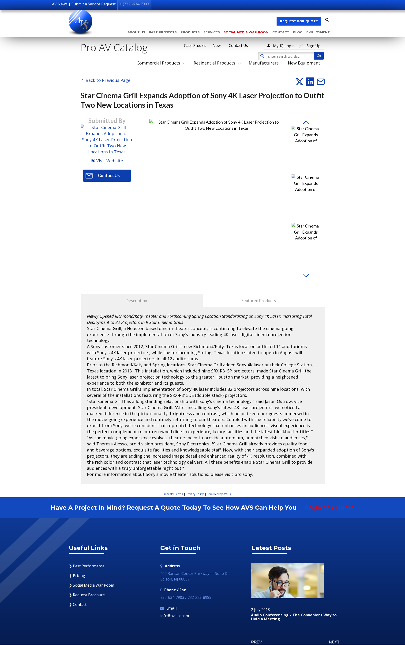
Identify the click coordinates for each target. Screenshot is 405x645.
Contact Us (238, 45)
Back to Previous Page (107, 80)
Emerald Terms (173, 494)
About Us (136, 32)
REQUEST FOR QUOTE (299, 21)
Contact (280, 32)
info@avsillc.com (174, 615)
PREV (256, 642)
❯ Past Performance (87, 566)
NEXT (334, 642)
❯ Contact (77, 604)
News (217, 45)
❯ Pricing (77, 575)
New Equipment (304, 63)
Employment (318, 32)
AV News (60, 4)
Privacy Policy (195, 494)
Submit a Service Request (93, 4)
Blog (298, 32)
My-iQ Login (284, 45)
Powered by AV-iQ (219, 494)
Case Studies (195, 45)
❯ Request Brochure (87, 594)
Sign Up (313, 45)
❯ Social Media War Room (91, 585)
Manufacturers (264, 63)
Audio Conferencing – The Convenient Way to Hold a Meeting (294, 617)
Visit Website (109, 160)
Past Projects (163, 32)
